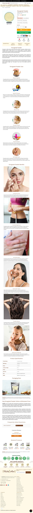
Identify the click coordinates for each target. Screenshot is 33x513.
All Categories (18, 477)
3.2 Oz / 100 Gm (19, 18)
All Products (18, 479)
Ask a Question (19, 425)
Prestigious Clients (3, 504)
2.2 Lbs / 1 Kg (19, 20)
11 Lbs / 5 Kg (25, 20)
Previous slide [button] (3, 444)
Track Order (2, 500)
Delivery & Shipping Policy (20, 497)
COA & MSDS (18, 504)
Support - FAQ (18, 496)
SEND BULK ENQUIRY (23, 32)
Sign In (2, 493)
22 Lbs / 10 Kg (19, 22)
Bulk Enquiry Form (19, 493)
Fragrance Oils (18, 483)
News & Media (3, 501)
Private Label (18, 505)
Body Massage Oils (19, 485)
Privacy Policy (2, 506)
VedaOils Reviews (3, 505)
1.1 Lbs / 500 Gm (25, 18)
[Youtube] (4, 0)
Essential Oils (18, 481)
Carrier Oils (18, 480)
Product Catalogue (19, 501)
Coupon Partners (3, 502)
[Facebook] (0, 0)
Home (3, 7)
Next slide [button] (30, 444)
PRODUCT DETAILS (20, 44)
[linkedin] (5, 0)
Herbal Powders (18, 484)
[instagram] (3, 0)
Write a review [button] (16, 435)
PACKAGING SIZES (27, 44)
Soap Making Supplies (19, 488)
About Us (2, 496)
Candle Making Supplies (19, 489)
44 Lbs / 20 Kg (25, 22)
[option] (5, 446)
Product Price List (18, 502)
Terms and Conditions (19, 500)
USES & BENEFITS (13, 44)
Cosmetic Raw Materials (19, 487)
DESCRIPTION (6, 43)
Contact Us (2, 497)
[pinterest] (2, 0)
